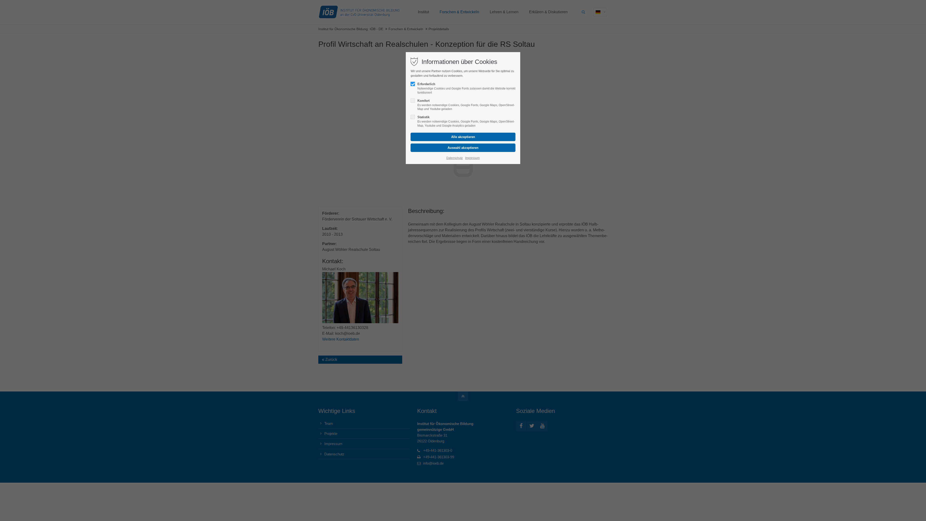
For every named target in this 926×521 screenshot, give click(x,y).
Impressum (472, 158)
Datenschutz (454, 158)
